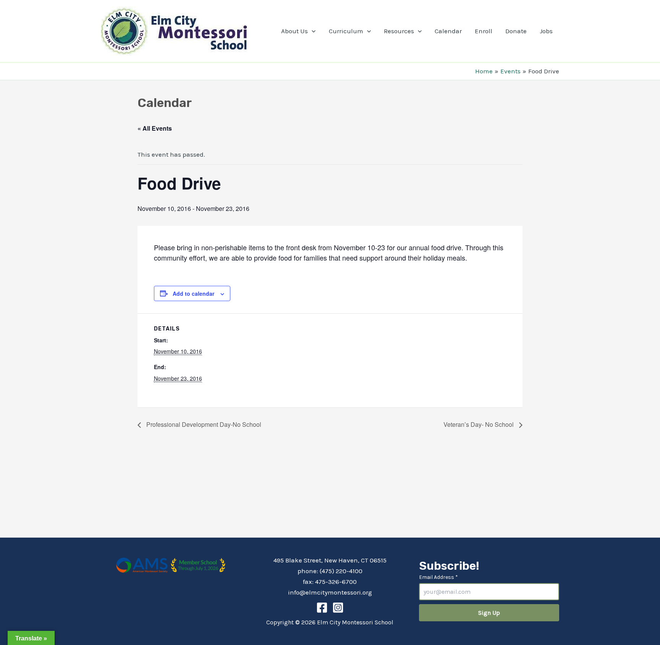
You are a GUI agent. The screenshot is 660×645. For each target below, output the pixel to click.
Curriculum (346, 31)
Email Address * (438, 577)
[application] (311, 31)
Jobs (546, 31)
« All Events (155, 128)
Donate (516, 31)
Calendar (448, 31)
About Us (294, 31)
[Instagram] (338, 607)
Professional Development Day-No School (203, 424)
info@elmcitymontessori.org (330, 592)
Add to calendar (193, 293)
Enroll (483, 31)
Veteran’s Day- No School (479, 424)
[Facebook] (322, 607)
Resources (399, 31)
